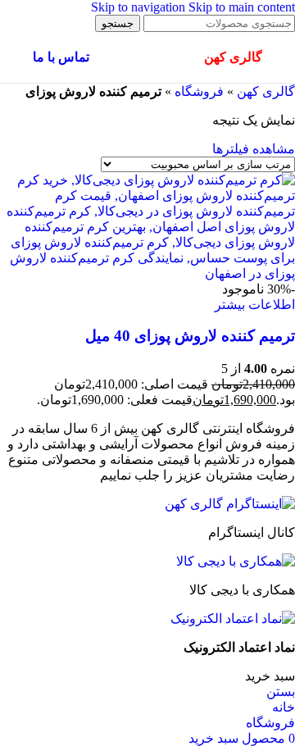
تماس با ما (61, 57)
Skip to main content (241, 7)
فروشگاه (199, 91)
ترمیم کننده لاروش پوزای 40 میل (190, 335)
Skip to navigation (139, 7)
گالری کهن (266, 91)
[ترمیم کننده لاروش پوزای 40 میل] (147, 273)
